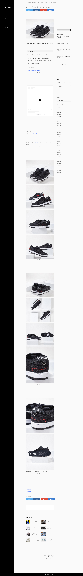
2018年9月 (58, 170)
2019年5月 (58, 156)
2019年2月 (58, 161)
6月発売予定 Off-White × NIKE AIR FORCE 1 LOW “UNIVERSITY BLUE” (50, 533)
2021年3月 (58, 116)
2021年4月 (58, 114)
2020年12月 (58, 121)
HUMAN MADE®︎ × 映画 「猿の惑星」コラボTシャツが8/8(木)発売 (34, 533)
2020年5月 (58, 134)
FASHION (6, 20)
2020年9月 (58, 127)
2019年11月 (58, 145)
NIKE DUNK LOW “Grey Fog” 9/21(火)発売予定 (63, 43)
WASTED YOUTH (35, 6)
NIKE (26, 6)
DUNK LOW (36, 142)
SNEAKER (6, 18)
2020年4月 (58, 136)
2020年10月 (58, 125)
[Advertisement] (40, 16)
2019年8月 (58, 150)
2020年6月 (58, 132)
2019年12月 (58, 143)
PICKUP (7, 16)
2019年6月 (58, 154)
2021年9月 (58, 107)
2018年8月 (58, 172)
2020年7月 (58, 130)
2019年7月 (58, 152)
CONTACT (7, 27)
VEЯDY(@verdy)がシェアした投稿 (40, 114)
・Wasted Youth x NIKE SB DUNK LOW (34, 70)
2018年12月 (58, 165)
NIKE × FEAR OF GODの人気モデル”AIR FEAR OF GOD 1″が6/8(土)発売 (35, 539)
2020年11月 (58, 123)
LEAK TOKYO (48, 556)
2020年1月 (58, 141)
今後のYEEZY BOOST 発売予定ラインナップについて (50, 521)
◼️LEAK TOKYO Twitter (30, 491)
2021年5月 (58, 112)
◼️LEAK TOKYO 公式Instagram (32, 133)
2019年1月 (58, 163)
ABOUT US (7, 25)
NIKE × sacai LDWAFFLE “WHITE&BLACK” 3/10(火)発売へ (50, 527)
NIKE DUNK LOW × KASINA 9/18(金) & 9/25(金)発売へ (50, 539)
